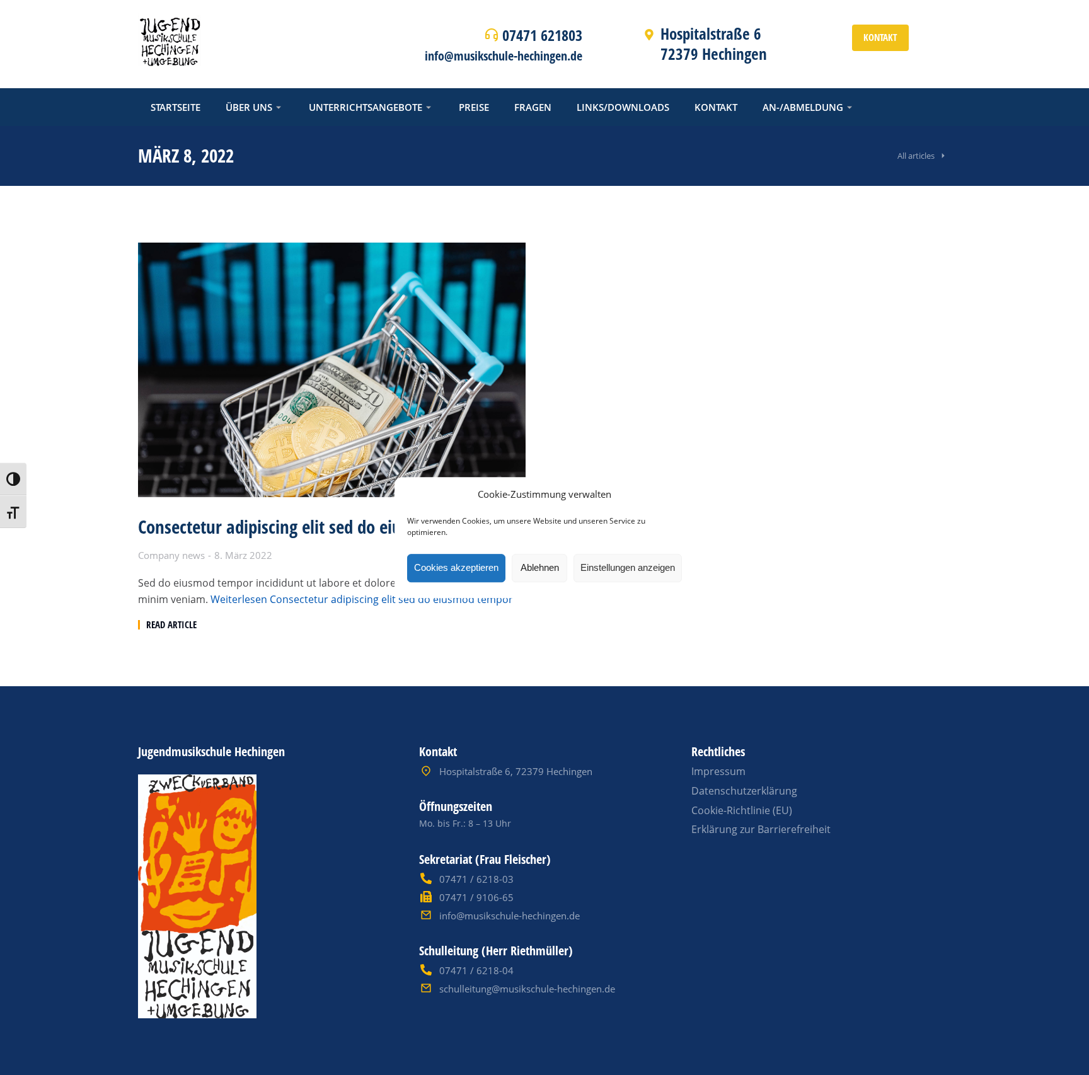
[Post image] (332, 370)
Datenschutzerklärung (744, 791)
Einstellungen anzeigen (627, 567)
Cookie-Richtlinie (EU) (741, 810)
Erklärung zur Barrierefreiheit (761, 829)
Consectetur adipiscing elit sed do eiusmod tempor (317, 527)
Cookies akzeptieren (456, 567)
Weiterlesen (361, 599)
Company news (171, 555)
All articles (916, 155)
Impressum (718, 771)
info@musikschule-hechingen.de (503, 55)
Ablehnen (540, 567)
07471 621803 (542, 35)
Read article (171, 624)
